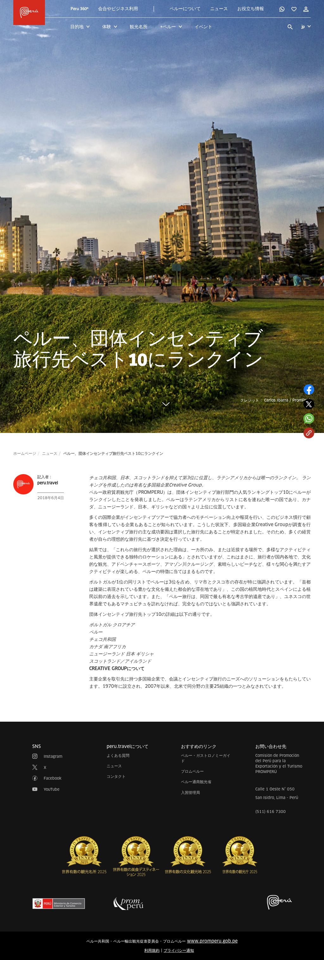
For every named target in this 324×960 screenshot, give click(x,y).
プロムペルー (192, 771)
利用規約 (151, 950)
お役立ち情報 (250, 8)
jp (303, 26)
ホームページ (24, 453)
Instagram (53, 756)
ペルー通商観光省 (196, 781)
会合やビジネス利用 (118, 8)
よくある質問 (118, 755)
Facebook (52, 778)
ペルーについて (185, 8)
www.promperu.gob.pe (212, 941)
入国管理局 (190, 792)
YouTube (51, 789)
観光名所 (138, 26)
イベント (203, 26)
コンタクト (116, 776)
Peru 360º (80, 8)
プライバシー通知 (179, 950)
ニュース (219, 8)
